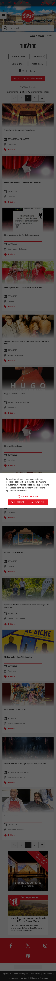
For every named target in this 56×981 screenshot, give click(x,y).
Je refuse (19, 502)
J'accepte (40, 502)
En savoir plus (29, 496)
